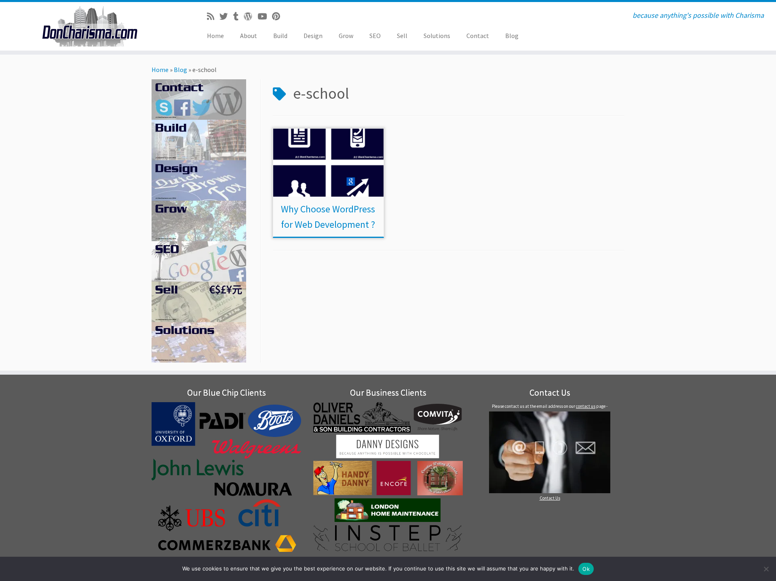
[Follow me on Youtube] (264, 16)
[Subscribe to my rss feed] (213, 16)
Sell (402, 36)
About (248, 36)
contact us (585, 406)
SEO (375, 36)
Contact (477, 36)
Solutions (437, 36)
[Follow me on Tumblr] (238, 16)
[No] (766, 569)
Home (215, 36)
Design (313, 36)
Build (280, 36)
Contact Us (550, 498)
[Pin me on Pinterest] (278, 16)
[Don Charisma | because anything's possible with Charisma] (89, 26)
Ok (586, 569)
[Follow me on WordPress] (250, 16)
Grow (346, 36)
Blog (512, 36)
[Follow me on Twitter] (226, 16)
